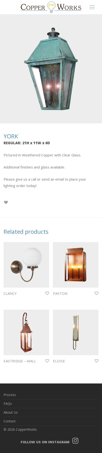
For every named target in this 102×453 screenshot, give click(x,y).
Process (10, 394)
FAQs (8, 403)
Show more (10, 299)
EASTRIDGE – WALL (20, 361)
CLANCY (10, 293)
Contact (10, 421)
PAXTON (60, 293)
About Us (11, 412)
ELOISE (59, 361)
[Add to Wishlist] (6, 203)
